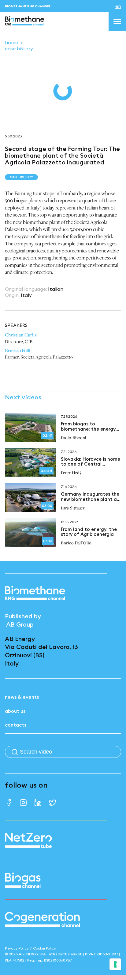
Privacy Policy (17, 948)
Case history (19, 48)
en (118, 6)
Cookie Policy (44, 948)
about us (15, 711)
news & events (22, 697)
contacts (15, 725)
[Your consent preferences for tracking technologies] (115, 964)
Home (11, 42)
